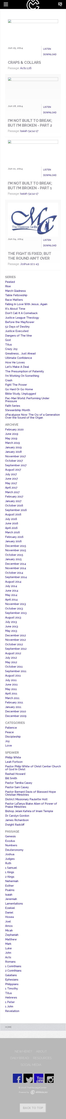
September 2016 (16, 510)
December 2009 (15, 716)
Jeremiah (11, 899)
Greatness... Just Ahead (20, 353)
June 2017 (11, 478)
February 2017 (14, 496)
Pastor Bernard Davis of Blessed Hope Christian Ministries (30, 793)
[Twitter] (28, 1078)
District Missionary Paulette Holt (26, 799)
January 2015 (13, 559)
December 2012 (15, 635)
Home (8, 1027)
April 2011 (11, 693)
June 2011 (11, 684)
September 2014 (16, 577)
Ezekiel (10, 908)
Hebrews (11, 997)
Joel (8, 921)
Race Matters (14, 299)
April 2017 (11, 487)
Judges (10, 858)
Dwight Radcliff (14, 824)
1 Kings (9, 872)
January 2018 (13, 451)
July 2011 (11, 680)
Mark (8, 943)
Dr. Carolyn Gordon (17, 815)
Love (8, 745)
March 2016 (12, 532)
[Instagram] (49, 1078)
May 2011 (11, 689)
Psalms (9, 890)
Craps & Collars (24, 62)
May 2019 (11, 438)
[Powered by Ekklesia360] (39, 1092)
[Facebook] (17, 1078)
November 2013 (15, 604)
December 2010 (15, 711)
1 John (9, 1006)
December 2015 (15, 546)
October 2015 (14, 554)
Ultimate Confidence (18, 358)
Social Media (31, 1064)
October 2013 (14, 608)
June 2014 (11, 590)
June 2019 (11, 434)
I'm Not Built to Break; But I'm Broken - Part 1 (30, 185)
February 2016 (14, 537)
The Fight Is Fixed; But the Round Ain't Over (29, 256)
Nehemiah (11, 881)
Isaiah (8, 894)
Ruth (8, 863)
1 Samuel (11, 867)
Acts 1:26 (26, 68)
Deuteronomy (14, 850)
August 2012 (13, 653)
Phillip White (13, 757)
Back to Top (33, 1108)
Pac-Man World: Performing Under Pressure (27, 400)
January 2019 (13, 447)
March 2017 (12, 492)
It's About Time (15, 308)
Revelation (12, 1011)
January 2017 (13, 501)
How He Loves (15, 362)
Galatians (11, 975)
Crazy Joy (11, 349)
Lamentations (14, 903)
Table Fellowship (16, 295)
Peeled (10, 282)
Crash (8, 380)
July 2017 (11, 474)
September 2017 (16, 465)
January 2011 (13, 707)
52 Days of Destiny (17, 326)
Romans (10, 961)
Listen (47, 49)
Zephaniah (11, 934)
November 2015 (15, 550)
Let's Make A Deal (17, 366)
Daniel (9, 912)
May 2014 (11, 595)
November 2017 (15, 456)
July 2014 (11, 586)
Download (49, 54)
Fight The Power (16, 384)
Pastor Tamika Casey (18, 782)
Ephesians (11, 979)
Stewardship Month (17, 410)
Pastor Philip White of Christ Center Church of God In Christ (33, 768)
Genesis (10, 836)
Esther (9, 885)
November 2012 (15, 639)
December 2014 (15, 563)
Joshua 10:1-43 (29, 264)
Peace (9, 732)
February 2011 (14, 702)
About (41, 1051)
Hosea (9, 917)
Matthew (11, 939)
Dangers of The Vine (18, 335)
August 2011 (13, 675)
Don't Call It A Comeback (21, 313)
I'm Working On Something (22, 375)
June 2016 (11, 523)
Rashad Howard (15, 774)
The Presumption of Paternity (24, 371)
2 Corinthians (13, 970)
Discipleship (13, 736)
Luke (8, 948)
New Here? (23, 1051)
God (8, 340)
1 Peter (10, 1002)
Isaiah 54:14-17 (29, 131)
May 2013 (11, 630)
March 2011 (12, 698)
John (8, 952)
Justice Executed (16, 331)
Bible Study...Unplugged (20, 393)
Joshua (9, 854)
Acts (8, 957)
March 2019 (12, 442)
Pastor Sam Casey (17, 787)
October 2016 (14, 505)
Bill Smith (11, 778)
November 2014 (15, 568)
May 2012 (11, 662)
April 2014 (11, 599)
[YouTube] (38, 1078)
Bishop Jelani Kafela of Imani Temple (29, 811)
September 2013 (16, 613)
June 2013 (11, 626)
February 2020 (14, 429)
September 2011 (15, 671)
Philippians (12, 984)
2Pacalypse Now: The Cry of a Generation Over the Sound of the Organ (32, 416)
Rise (8, 286)
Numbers (11, 845)
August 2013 (13, 617)
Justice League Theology (22, 317)
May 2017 (11, 483)
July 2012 (11, 657)
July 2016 (11, 519)
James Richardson (17, 820)
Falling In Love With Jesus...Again (26, 304)
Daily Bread (19, 1058)
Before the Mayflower (19, 322)
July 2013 (11, 622)
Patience (11, 727)
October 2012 (14, 644)
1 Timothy (11, 988)
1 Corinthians (13, 966)
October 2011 (14, 666)
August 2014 (13, 581)
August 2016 (13, 514)
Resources (42, 1058)
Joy (7, 741)
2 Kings (9, 876)
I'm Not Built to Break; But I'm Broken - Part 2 (30, 123)
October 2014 (14, 572)
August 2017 (13, 469)
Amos (9, 926)
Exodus (10, 841)
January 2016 (13, 541)
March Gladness (15, 290)
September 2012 (16, 648)
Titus (8, 344)
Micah (9, 930)
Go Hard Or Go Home (19, 389)
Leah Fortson (14, 761)
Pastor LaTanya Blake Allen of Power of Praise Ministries (31, 805)
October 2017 (14, 460)
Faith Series (12, 405)
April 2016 (11, 528)
